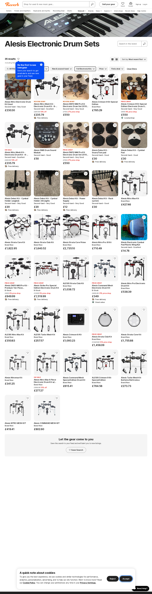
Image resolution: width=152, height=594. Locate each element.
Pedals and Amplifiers (22, 11)
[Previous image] (8, 87)
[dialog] (76, 578)
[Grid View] (112, 59)
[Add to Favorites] (18, 59)
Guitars (9, 11)
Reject (113, 579)
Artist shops (118, 11)
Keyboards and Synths (41, 11)
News (98, 11)
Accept (126, 579)
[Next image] (28, 87)
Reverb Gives (130, 11)
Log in (145, 4)
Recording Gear (59, 11)
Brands (91, 11)
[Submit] (144, 44)
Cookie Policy (29, 583)
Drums (69, 11)
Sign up (138, 4)
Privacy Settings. (88, 583)
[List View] (117, 59)
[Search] (92, 4)
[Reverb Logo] (12, 4)
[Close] (41, 64)
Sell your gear (108, 4)
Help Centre (141, 11)
